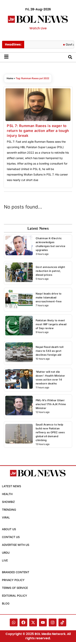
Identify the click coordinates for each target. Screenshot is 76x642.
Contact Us (11, 537)
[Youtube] (43, 622)
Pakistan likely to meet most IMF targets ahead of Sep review (51, 324)
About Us (9, 529)
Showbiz (8, 501)
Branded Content (15, 572)
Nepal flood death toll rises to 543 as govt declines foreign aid (50, 350)
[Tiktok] (62, 622)
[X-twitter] (33, 622)
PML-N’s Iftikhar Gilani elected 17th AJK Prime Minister (51, 404)
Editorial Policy (14, 595)
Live (5, 560)
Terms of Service (15, 587)
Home (10, 78)
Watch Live (38, 28)
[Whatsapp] (14, 622)
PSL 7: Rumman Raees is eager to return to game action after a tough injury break (38, 131)
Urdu (6, 552)
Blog (5, 603)
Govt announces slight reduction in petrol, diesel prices (50, 270)
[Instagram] (53, 622)
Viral (6, 517)
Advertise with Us (15, 544)
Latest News (11, 486)
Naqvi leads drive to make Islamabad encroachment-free (49, 297)
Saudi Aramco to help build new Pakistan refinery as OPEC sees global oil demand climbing (50, 432)
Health (7, 494)
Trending (9, 509)
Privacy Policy (13, 580)
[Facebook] (23, 622)
